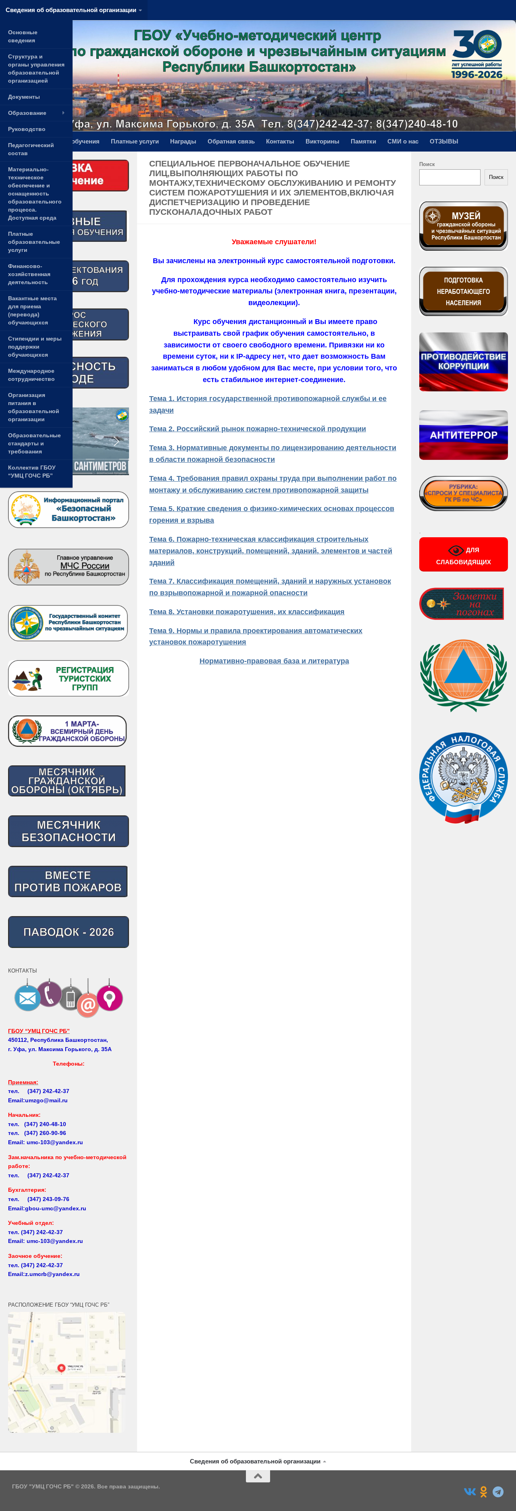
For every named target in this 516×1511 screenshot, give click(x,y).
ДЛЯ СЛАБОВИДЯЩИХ (463, 556)
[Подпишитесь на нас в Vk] (469, 1492)
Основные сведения (22, 36)
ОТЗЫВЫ (444, 141)
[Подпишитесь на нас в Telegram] (498, 1492)
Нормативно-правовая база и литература (274, 661)
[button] (116, 441)
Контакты (280, 141)
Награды (183, 141)
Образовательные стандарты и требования (34, 443)
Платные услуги (135, 141)
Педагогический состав (31, 149)
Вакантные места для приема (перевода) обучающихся (32, 310)
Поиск (427, 164)
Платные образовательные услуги (34, 242)
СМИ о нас (402, 141)
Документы (24, 97)
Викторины (322, 141)
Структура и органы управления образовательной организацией (36, 68)
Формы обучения (74, 141)
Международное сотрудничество (31, 375)
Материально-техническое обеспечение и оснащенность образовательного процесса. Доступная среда (35, 193)
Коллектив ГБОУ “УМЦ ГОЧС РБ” (32, 471)
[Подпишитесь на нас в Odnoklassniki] (483, 1492)
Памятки (363, 141)
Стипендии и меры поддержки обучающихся (35, 346)
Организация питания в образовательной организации (33, 407)
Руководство (27, 129)
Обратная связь (231, 141)
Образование (27, 113)
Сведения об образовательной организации (71, 9)
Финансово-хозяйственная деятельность (29, 274)
